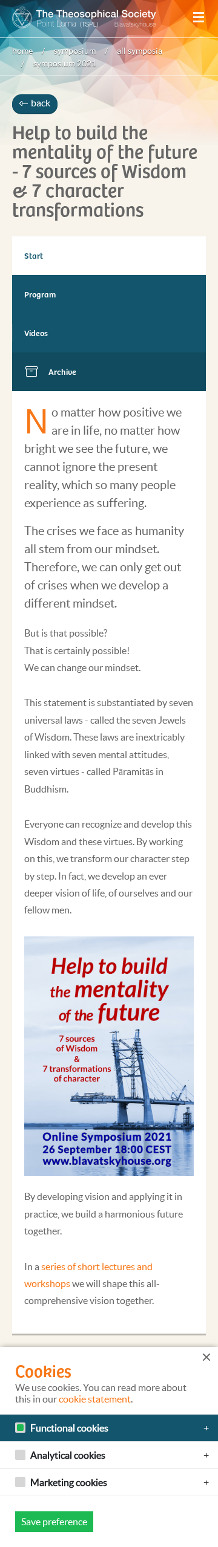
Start (33, 255)
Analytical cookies (67, 1455)
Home (22, 51)
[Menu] (198, 17)
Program (40, 294)
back (39, 102)
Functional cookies (69, 1427)
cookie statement (95, 1398)
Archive (62, 371)
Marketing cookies (68, 1482)
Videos (36, 333)
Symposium (75, 51)
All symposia (139, 51)
